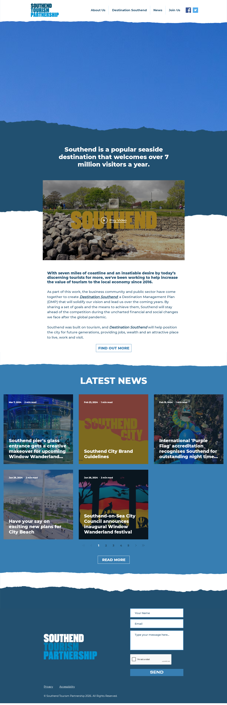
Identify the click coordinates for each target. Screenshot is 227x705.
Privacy (48, 686)
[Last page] (143, 545)
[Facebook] (188, 10)
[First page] (84, 545)
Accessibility (67, 686)
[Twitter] (195, 10)
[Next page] (136, 545)
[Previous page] (91, 545)
